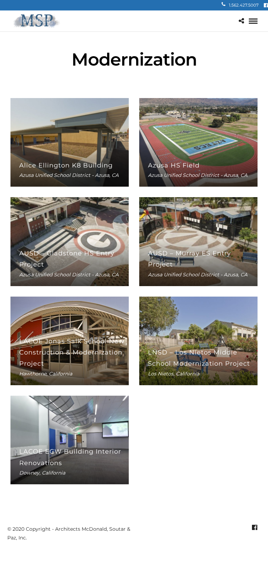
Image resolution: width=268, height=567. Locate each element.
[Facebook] (266, 5)
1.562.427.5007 (244, 5)
